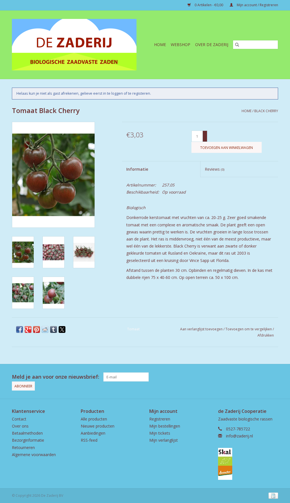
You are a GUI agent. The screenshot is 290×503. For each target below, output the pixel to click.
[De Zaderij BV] (78, 44)
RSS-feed (89, 440)
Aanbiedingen (93, 433)
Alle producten (94, 419)
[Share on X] (62, 329)
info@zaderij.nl (239, 436)
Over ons (20, 426)
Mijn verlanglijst (163, 440)
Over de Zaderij (211, 44)
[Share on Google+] (28, 329)
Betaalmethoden (27, 433)
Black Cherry (266, 111)
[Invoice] (272, 495)
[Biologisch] (248, 457)
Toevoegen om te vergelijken (249, 329)
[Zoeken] (237, 44)
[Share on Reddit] (45, 329)
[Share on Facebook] (19, 329)
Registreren (159, 419)
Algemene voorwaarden (34, 454)
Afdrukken (265, 335)
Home (160, 44)
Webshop (180, 44)
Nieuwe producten (97, 426)
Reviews (214, 169)
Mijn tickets (159, 433)
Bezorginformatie (28, 440)
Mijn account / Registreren (257, 5)
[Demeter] (248, 473)
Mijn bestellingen (164, 426)
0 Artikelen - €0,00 (209, 5)
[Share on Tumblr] (53, 329)
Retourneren (23, 447)
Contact (19, 419)
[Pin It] (36, 329)
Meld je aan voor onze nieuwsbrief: (55, 377)
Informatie (137, 169)
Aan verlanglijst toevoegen (201, 329)
